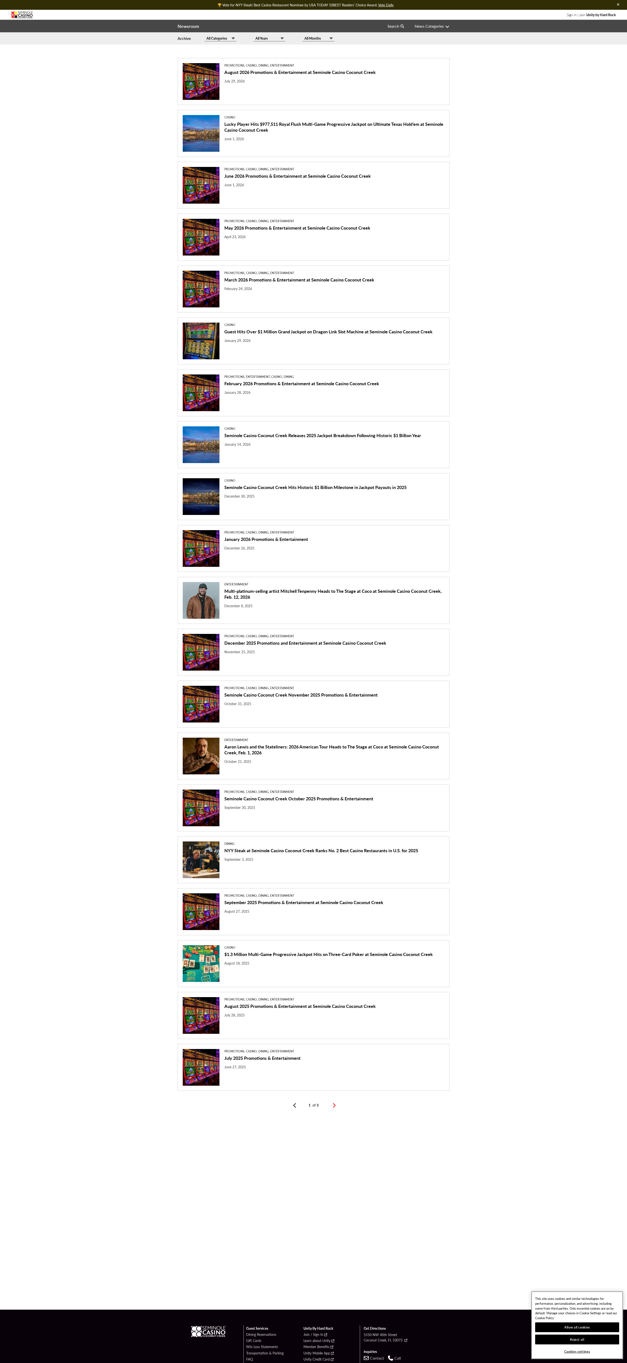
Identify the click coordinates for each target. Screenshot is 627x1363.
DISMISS (618, 4)
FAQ (249, 1359)
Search (393, 26)
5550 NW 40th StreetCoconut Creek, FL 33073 (383, 1337)
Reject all (577, 1339)
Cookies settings (577, 1351)
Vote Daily (386, 4)
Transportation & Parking (265, 1353)
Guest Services (257, 1328)
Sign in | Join (591, 14)
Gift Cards (253, 1341)
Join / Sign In (313, 1334)
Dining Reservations (261, 1334)
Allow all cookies (577, 1327)
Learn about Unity (316, 1341)
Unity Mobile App (316, 1353)
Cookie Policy (544, 1318)
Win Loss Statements (262, 1347)
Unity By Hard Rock (318, 1328)
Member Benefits (316, 1347)
